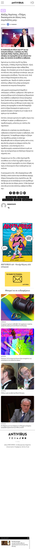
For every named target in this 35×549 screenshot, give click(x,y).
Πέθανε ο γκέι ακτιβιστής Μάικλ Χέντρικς (12, 393)
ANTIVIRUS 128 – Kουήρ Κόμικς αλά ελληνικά (16, 265)
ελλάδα (3, 10)
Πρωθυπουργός (27, 199)
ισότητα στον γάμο (23, 197)
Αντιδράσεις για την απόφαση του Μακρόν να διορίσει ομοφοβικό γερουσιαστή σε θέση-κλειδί (16, 426)
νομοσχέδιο (17, 199)
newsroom (14, 24)
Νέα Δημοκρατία (7, 199)
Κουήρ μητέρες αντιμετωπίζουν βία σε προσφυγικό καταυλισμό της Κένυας (20, 544)
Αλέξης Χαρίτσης (11, 197)
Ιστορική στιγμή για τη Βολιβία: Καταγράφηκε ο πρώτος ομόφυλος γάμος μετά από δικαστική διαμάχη (16, 324)
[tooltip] (10, 193)
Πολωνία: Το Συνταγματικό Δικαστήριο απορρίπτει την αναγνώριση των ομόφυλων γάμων (16, 359)
